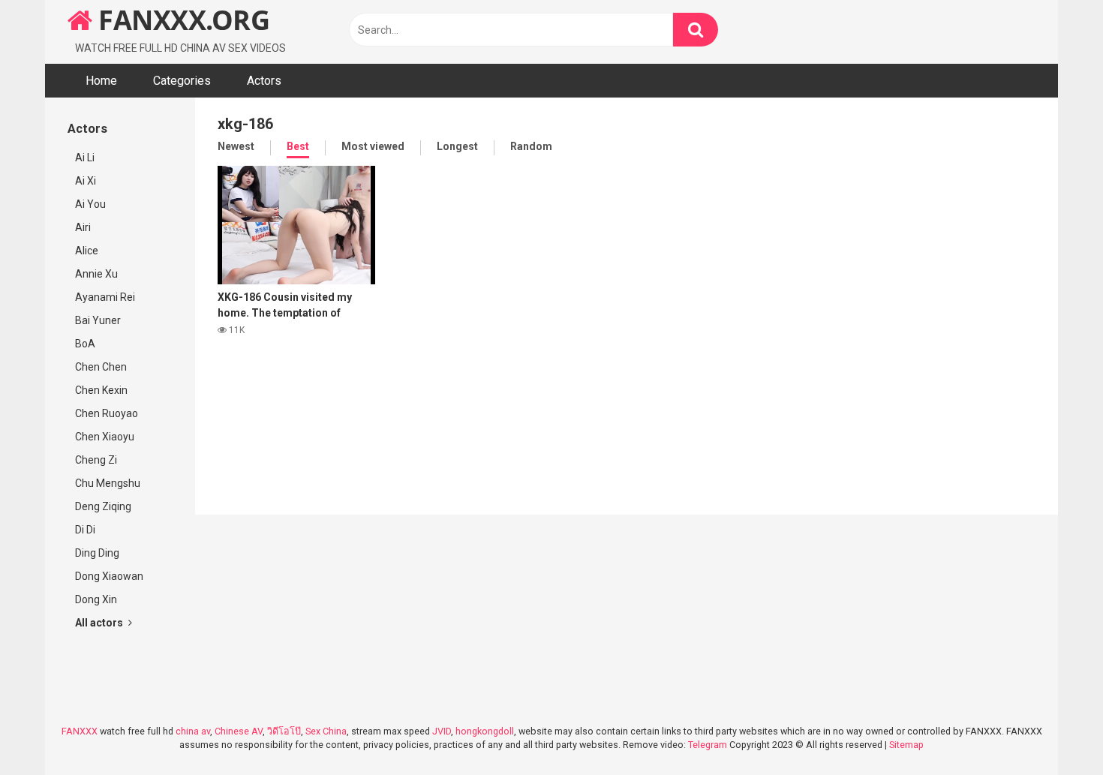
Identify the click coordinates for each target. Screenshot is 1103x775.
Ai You (90, 204)
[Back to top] (1052, 729)
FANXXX (80, 731)
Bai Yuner (98, 320)
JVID (441, 731)
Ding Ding (97, 553)
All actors (100, 623)
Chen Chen (101, 367)
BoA (85, 344)
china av (193, 731)
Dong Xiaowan (109, 576)
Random (531, 146)
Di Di (85, 530)
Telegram (707, 744)
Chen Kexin (101, 390)
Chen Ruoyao (106, 413)
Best (298, 146)
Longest (457, 146)
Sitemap (906, 744)
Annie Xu (96, 274)
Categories (182, 81)
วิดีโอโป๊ (284, 731)
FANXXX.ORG (180, 20)
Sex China (326, 731)
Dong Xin (96, 599)
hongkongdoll (484, 731)
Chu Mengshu (107, 483)
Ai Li (85, 158)
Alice (86, 251)
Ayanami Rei (105, 297)
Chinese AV (239, 731)
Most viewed (372, 146)
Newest (236, 146)
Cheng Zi (96, 460)
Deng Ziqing (103, 506)
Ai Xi (85, 181)
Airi (83, 227)
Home (101, 81)
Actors (264, 81)
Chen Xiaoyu (104, 437)
